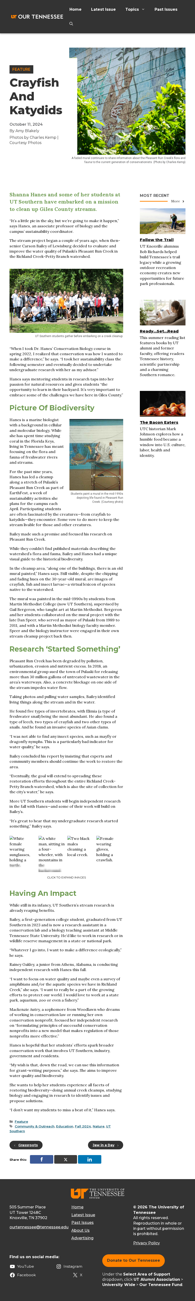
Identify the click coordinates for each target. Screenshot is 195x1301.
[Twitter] (65, 1159)
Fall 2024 (83, 1126)
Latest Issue (103, 9)
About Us (80, 1230)
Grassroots (28, 1145)
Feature (21, 69)
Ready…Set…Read (159, 331)
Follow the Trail (157, 240)
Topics (132, 9)
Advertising (82, 1238)
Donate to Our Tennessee (133, 1260)
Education (64, 1126)
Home (75, 9)
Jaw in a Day (103, 1145)
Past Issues (166, 9)
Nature (98, 1126)
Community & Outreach (34, 1126)
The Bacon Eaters (159, 422)
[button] (71, 24)
